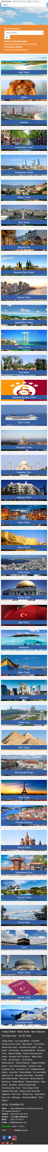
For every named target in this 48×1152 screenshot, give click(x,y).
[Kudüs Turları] (24, 591)
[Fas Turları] (24, 366)
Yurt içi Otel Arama (12, 28)
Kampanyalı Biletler (30, 1097)
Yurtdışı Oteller (8, 1041)
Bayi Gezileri (28, 1044)
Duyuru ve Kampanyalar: (16, 41)
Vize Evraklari (27, 1059)
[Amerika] (24, 116)
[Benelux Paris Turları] (24, 266)
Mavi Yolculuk (38, 1031)
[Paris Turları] (24, 791)
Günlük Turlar (28, 1094)
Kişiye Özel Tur (8, 1075)
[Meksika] (24, 691)
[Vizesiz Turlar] (24, 991)
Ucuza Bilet (13, 1072)
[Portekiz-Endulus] (24, 816)
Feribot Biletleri (18, 1081)
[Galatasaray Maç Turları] (24, 391)
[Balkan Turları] (24, 191)
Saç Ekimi (13, 1084)
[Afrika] (24, 91)
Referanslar (24, 1078)
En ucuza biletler (39, 1072)
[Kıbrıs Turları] (24, 541)
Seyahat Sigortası (33, 1081)
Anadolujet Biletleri (28, 1050)
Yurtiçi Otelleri (9, 1031)
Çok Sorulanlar (14, 1059)
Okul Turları (16, 1094)
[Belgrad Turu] (24, 241)
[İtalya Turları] (24, 516)
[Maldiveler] (24, 641)
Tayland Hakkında (23, 1062)
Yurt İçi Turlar (24, 1035)
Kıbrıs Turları (23, 1031)
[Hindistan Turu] (24, 466)
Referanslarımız (8, 1062)
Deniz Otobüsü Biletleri (18, 1066)
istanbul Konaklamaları (27, 1084)
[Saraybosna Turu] (24, 866)
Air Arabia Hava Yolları (28, 1047)
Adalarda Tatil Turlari (10, 1091)
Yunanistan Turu (23, 1069)
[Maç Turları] (24, 616)
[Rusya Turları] (24, 841)
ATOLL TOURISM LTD (13, 1104)
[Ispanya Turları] (24, 491)
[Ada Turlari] (24, 66)
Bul (7, 37)
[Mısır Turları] (24, 741)
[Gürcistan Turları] (24, 441)
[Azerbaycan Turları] (24, 166)
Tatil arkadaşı (14, 1050)
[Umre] (24, 941)
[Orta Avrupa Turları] (24, 766)
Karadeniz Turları (35, 1066)
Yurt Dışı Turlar (9, 1035)
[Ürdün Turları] (24, 966)
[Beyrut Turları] (24, 291)
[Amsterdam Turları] (24, 141)
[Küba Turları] (24, 566)
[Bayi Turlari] (24, 216)
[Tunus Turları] (24, 916)
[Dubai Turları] (24, 341)
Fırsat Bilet (35, 1041)
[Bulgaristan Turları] (24, 316)
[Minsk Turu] (24, 716)
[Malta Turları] (24, 666)
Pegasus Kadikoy (15, 1053)
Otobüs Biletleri (26, 1072)
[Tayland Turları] (24, 891)
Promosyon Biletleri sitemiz (16, 48)
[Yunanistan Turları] (24, 1016)
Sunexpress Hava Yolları (11, 1044)
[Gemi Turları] (24, 416)
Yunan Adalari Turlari (30, 1088)
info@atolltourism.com (18, 1122)
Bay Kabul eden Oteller (24, 1075)
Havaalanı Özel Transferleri (20, 1056)
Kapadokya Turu (8, 1069)
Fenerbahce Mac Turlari (11, 1088)
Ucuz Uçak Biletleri (22, 1041)
